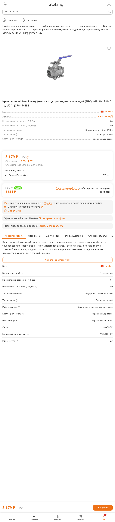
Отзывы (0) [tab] (34, 236)
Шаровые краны (87, 26)
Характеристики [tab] (14, 236)
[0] (109, 48)
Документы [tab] (52, 236)
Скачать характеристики (57, 259)
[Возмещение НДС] (28, 157)
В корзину (103, 507)
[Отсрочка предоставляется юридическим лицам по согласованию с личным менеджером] (42, 207)
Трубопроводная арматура (56, 26)
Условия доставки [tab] (74, 236)
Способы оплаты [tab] (97, 236)
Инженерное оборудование (18, 26)
